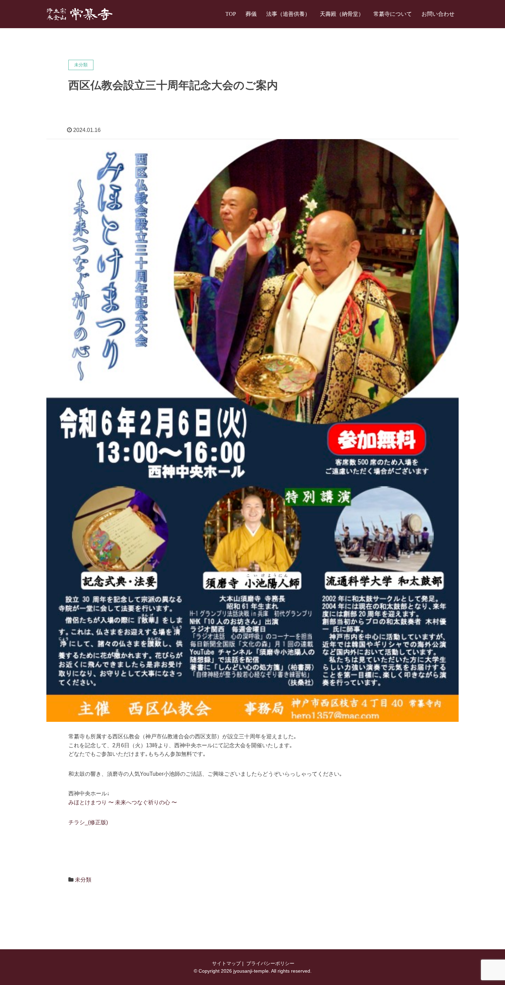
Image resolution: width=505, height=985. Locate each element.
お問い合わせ (438, 14)
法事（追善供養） (288, 14)
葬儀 (251, 14)
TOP (230, 14)
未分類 (83, 880)
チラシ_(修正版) (88, 822)
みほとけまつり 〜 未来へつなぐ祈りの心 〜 (122, 802)
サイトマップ (226, 963)
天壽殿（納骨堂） (342, 14)
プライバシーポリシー (269, 963)
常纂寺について (392, 14)
